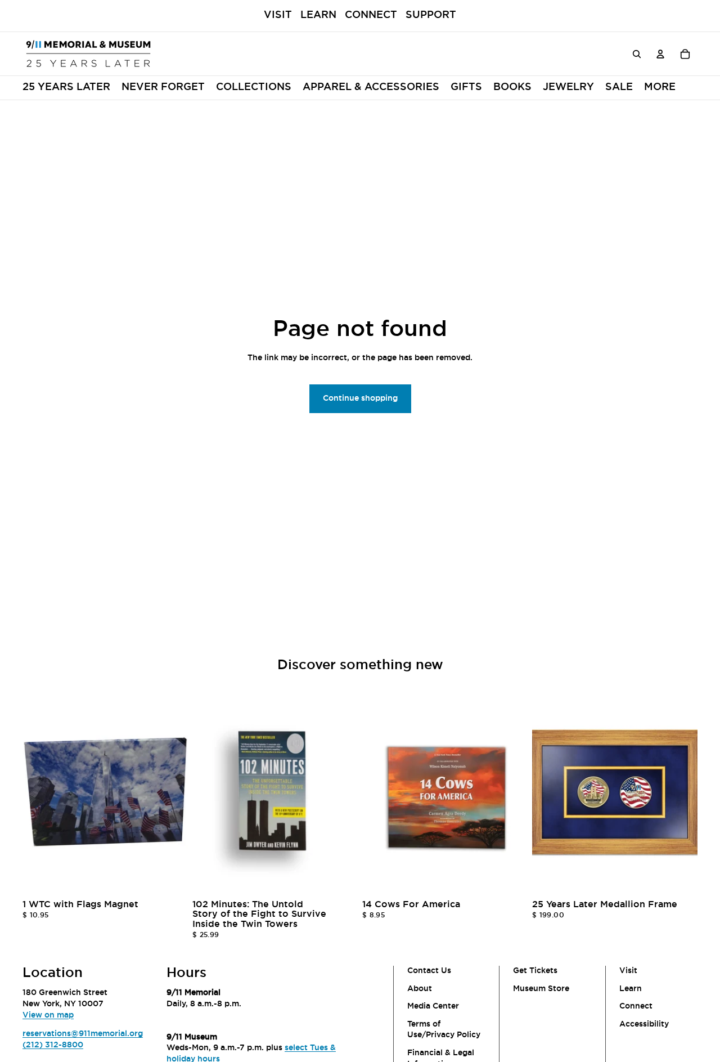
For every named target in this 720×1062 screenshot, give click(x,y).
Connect (371, 15)
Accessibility (644, 1024)
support (431, 15)
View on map (48, 1015)
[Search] (636, 53)
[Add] (170, 878)
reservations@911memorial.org (82, 1034)
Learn (318, 15)
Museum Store (541, 989)
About (419, 989)
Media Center (433, 1007)
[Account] (660, 53)
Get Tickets (535, 971)
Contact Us (429, 971)
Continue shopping (360, 398)
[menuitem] (253, 87)
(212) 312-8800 (52, 1045)
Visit (278, 15)
